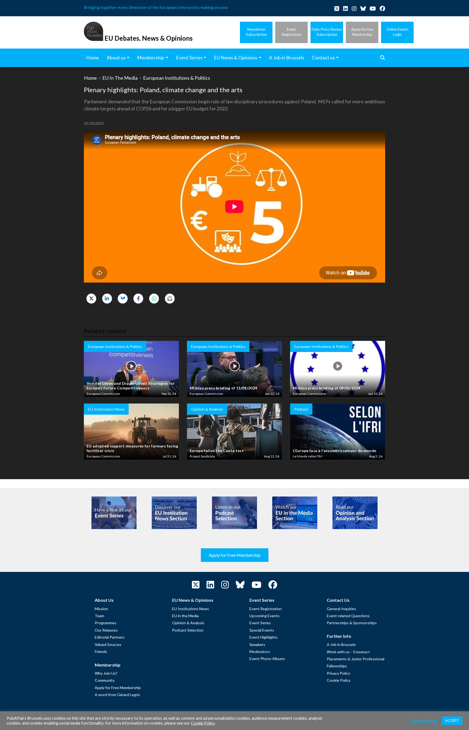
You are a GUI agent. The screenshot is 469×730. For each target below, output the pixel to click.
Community (105, 680)
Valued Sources (108, 644)
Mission (101, 608)
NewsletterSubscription (256, 32)
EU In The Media (120, 78)
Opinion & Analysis (188, 622)
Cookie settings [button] (424, 720)
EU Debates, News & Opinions (148, 38)
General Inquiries (341, 608)
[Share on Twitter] (91, 298)
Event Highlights (263, 637)
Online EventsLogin (397, 32)
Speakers (257, 644)
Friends (101, 651)
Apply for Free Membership (235, 555)
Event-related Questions (348, 615)
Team (99, 615)
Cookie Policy (338, 680)
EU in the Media (185, 615)
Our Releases (106, 630)
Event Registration (265, 608)
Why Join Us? (106, 673)
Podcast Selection (188, 630)
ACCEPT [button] (452, 720)
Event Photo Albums (267, 658)
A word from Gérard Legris (117, 694)
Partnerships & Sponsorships (352, 622)
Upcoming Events (264, 615)
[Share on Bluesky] (123, 298)
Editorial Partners (110, 637)
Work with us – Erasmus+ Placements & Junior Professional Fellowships (355, 658)
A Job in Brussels (341, 644)
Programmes (105, 622)
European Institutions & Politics (176, 78)
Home (90, 78)
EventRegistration (291, 32)
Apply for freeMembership (362, 32)
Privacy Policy (338, 673)
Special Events (261, 630)
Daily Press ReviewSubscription (327, 32)
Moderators (259, 651)
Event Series (260, 622)
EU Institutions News (190, 608)
